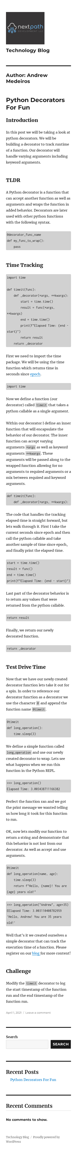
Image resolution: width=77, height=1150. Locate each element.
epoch (35, 374)
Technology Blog (28, 50)
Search (12, 1037)
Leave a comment (38, 1012)
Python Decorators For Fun (33, 1080)
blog (36, 953)
